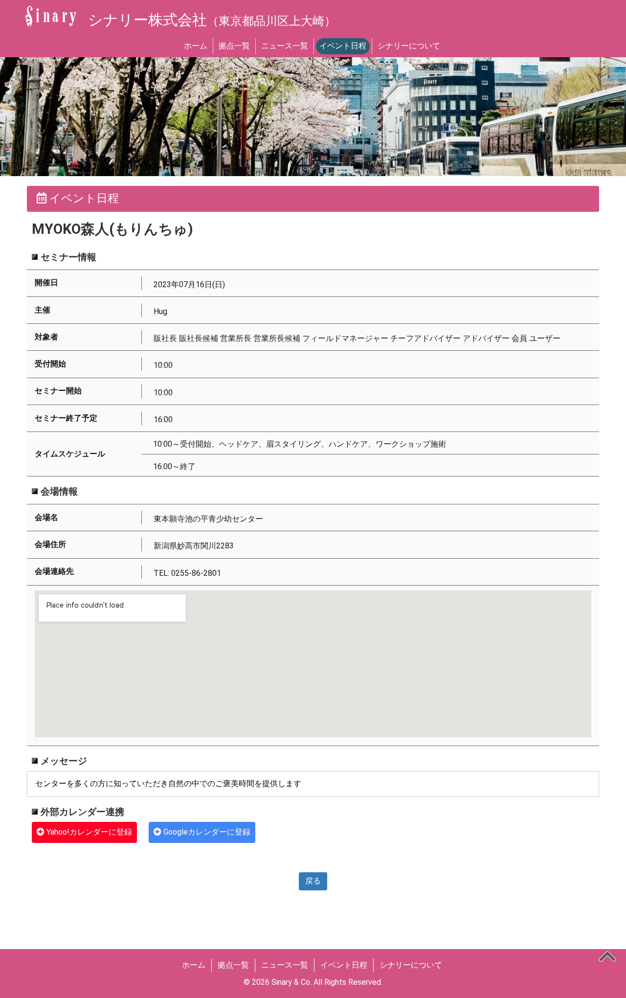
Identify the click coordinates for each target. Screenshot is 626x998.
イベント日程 (342, 45)
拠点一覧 (234, 45)
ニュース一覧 (284, 45)
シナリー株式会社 (212, 19)
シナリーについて (409, 45)
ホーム (195, 45)
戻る (313, 880)
